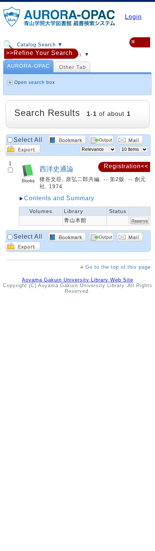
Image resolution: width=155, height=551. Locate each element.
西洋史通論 (56, 169)
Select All (28, 140)
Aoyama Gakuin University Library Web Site (77, 280)
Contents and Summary (59, 198)
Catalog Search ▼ (39, 44)
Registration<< (126, 166)
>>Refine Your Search (39, 53)
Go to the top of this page (118, 267)
